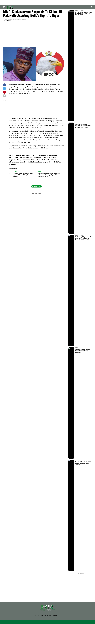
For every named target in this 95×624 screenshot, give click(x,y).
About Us (37, 615)
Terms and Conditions (46, 615)
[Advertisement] (33, 34)
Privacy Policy (56, 615)
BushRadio (8, 20)
